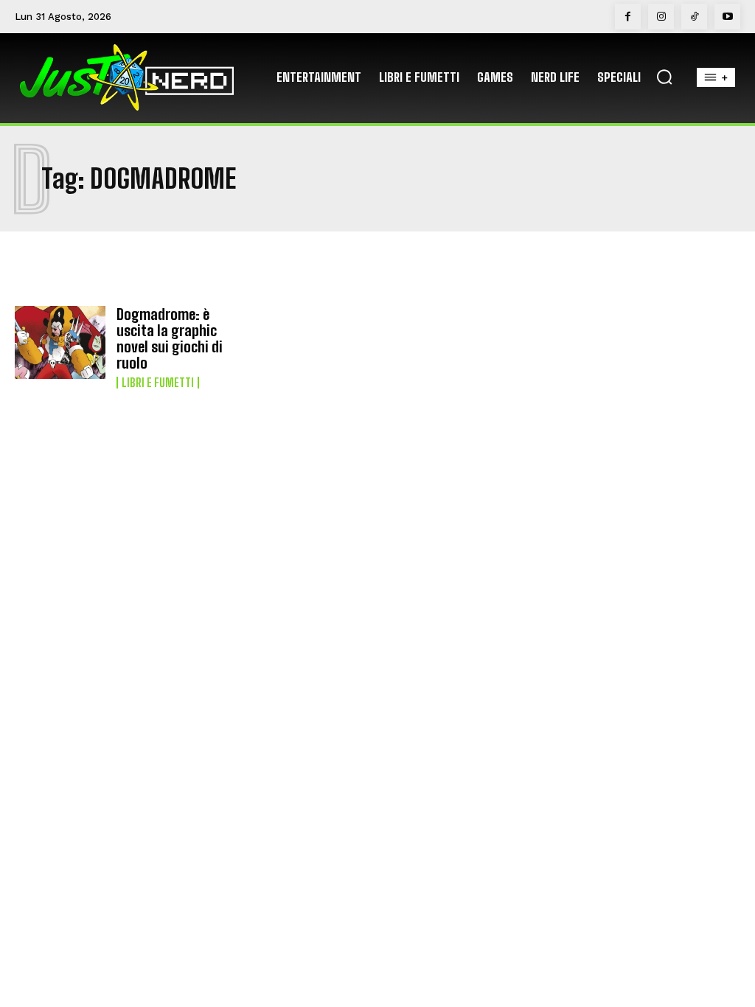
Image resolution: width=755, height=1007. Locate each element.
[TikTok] (694, 16)
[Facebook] (628, 16)
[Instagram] (661, 16)
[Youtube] (727, 16)
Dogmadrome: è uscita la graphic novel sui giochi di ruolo (169, 338)
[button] (664, 76)
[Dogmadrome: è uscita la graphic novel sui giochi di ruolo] (60, 342)
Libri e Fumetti (158, 382)
